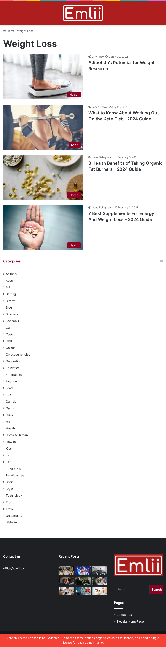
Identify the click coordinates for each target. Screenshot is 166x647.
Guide (10, 415)
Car (8, 327)
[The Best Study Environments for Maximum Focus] (66, 591)
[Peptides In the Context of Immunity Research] (99, 591)
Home (10, 31)
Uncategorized (16, 515)
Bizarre (11, 300)
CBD (9, 341)
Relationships (15, 475)
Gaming (11, 408)
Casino (10, 334)
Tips (9, 502)
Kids (9, 448)
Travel (10, 509)
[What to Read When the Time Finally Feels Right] (66, 581)
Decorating (13, 361)
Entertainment (16, 374)
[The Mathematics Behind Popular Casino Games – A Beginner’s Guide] (83, 591)
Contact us (124, 614)
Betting (11, 294)
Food (9, 388)
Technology (14, 495)
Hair (8, 421)
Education (13, 368)
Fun (8, 395)
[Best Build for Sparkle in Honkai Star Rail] (83, 570)
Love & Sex (14, 468)
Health (10, 428)
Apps (9, 280)
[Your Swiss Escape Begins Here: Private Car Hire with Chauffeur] (83, 581)
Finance (11, 381)
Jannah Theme (17, 638)
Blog (9, 307)
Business (12, 314)
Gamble (11, 401)
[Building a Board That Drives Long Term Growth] (99, 570)
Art (8, 287)
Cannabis (12, 321)
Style (9, 489)
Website (11, 522)
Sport (9, 482)
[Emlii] (83, 13)
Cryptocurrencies (18, 354)
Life (8, 462)
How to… (12, 442)
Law (9, 455)
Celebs (10, 348)
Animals (11, 274)
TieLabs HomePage (130, 621)
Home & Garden (17, 435)
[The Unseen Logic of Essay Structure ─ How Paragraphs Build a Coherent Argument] (99, 581)
